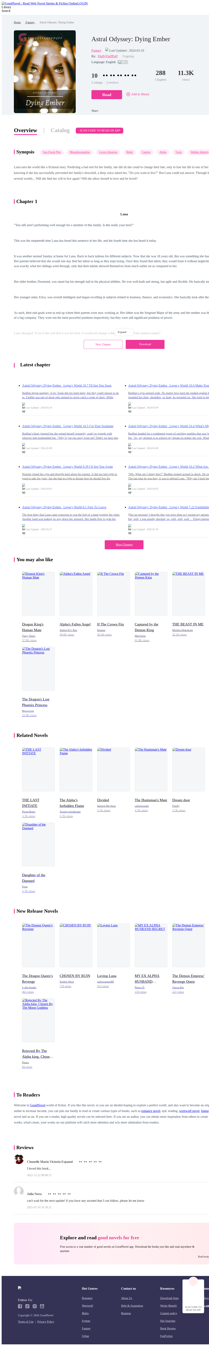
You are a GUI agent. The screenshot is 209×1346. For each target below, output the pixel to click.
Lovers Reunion (108, 152)
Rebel (129, 152)
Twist (178, 152)
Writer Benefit (168, 1305)
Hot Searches (167, 1320)
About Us (126, 1298)
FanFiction (166, 1336)
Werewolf (87, 1305)
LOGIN (82, 3)
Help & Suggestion (132, 1305)
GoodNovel (37, 1105)
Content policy (168, 1313)
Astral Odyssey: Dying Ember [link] (56, 22)
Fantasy (30, 22)
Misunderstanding (80, 152)
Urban (85, 1336)
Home (17, 22)
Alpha (162, 152)
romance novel (150, 1111)
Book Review (168, 1328)
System (86, 1320)
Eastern (146, 152)
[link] (17, 22)
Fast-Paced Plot (52, 152)
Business (126, 1313)
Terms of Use (25, 1321)
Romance (87, 1298)
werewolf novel (189, 1111)
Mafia (85, 1313)
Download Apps (169, 1298)
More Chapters (124, 544)
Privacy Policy (45, 1321)
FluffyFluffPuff (108, 56)
